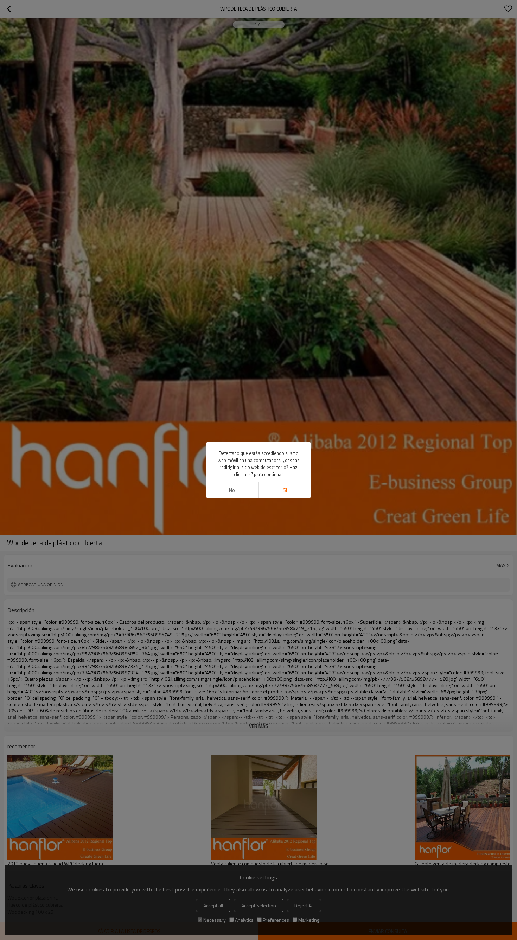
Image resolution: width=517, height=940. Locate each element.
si (285, 490)
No (232, 490)
